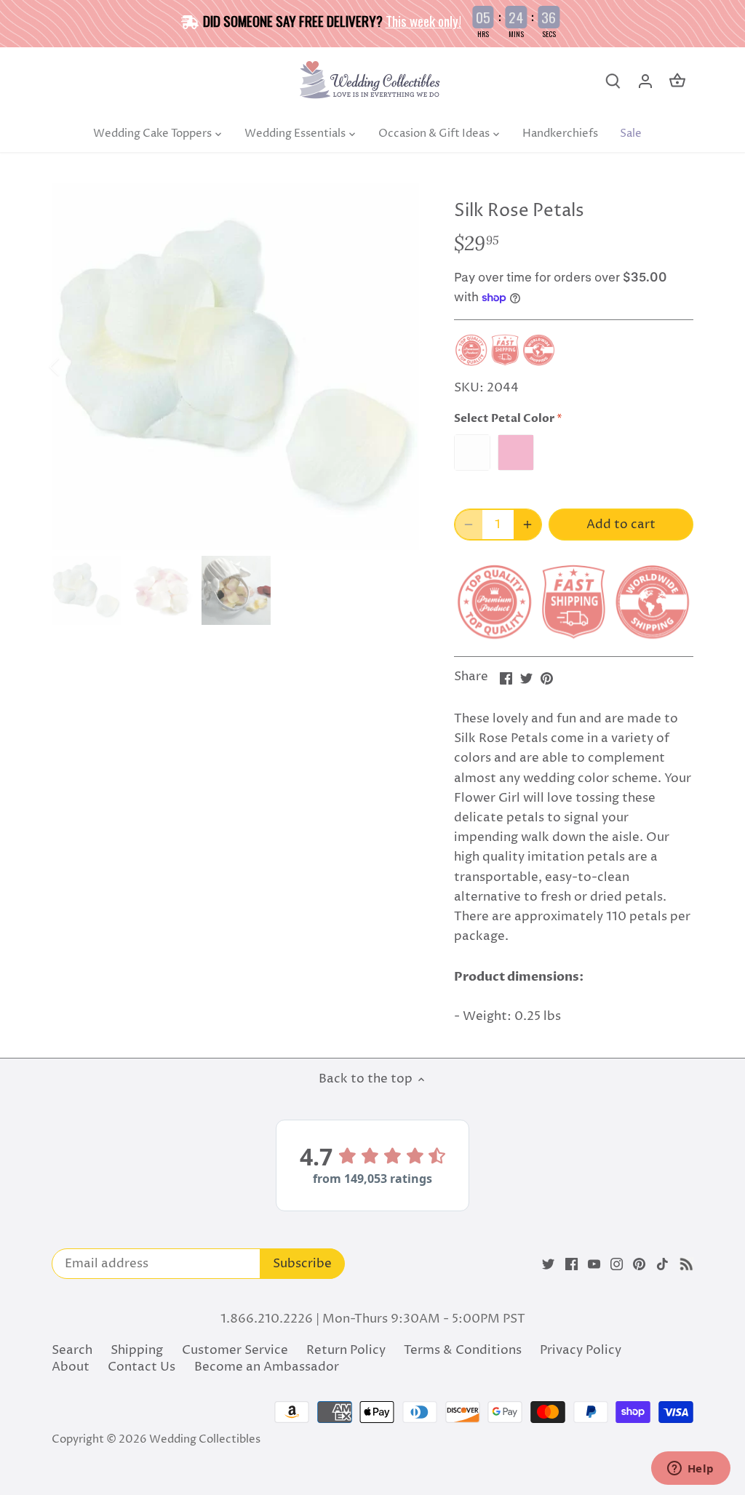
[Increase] (527, 524)
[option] (235, 366)
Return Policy (346, 1350)
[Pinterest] (639, 1264)
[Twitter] (548, 1264)
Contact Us (141, 1367)
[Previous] (73, 366)
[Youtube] (594, 1264)
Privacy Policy (580, 1350)
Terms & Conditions (463, 1350)
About (70, 1367)
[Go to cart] (677, 81)
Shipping (137, 1350)
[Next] (397, 366)
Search (72, 1350)
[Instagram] (616, 1264)
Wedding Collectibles (204, 1439)
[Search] (613, 81)
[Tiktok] (662, 1264)
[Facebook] (571, 1264)
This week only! (423, 20)
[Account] (645, 81)
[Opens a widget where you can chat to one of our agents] (690, 1469)
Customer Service (235, 1350)
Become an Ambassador (266, 1367)
